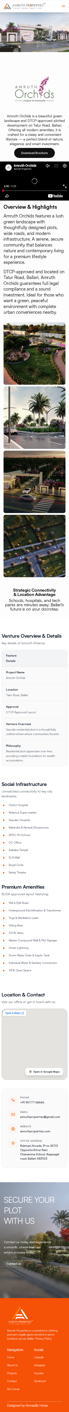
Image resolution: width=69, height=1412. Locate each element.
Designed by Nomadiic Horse (27, 1405)
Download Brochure (34, 153)
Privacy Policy (43, 1338)
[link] (24, 6)
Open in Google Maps (46, 1071)
